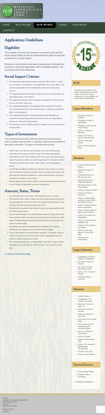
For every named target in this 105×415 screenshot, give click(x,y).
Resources (80, 25)
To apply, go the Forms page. (18, 254)
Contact (9, 30)
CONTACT (6, 411)
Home (6, 25)
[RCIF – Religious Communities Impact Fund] (21, 18)
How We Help (45, 25)
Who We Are (23, 25)
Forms (63, 25)
